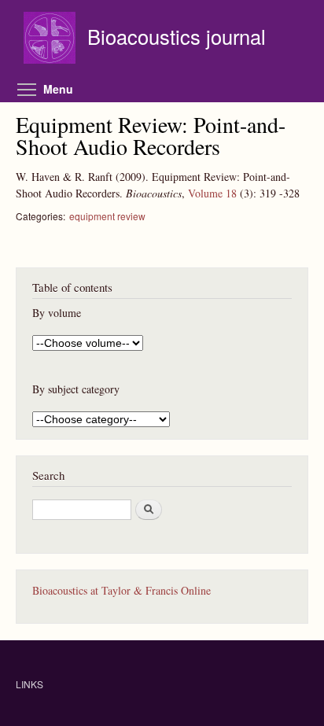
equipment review (107, 216)
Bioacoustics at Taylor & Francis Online (121, 590)
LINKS (29, 684)
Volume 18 (212, 193)
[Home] (51, 39)
